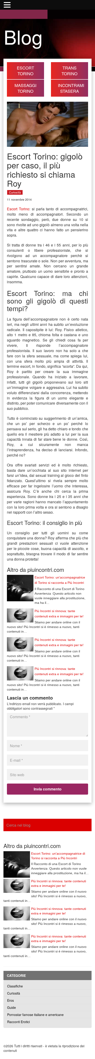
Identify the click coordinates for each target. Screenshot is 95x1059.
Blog (23, 36)
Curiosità (15, 192)
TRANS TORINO (69, 70)
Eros (10, 1000)
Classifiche (15, 986)
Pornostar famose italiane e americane (35, 1014)
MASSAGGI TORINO (25, 88)
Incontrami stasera (71, 88)
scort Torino (19, 208)
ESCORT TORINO (25, 70)
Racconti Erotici (18, 1021)
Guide (11, 1007)
